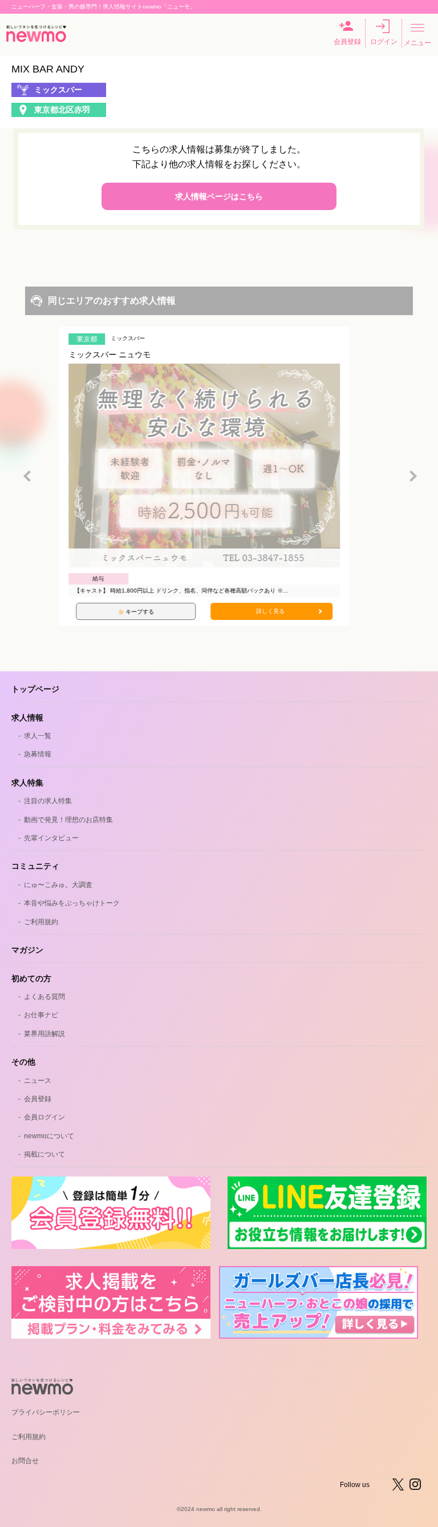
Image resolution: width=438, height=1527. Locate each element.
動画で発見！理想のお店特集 (68, 820)
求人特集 (27, 782)
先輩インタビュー (51, 838)
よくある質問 (44, 997)
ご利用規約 (41, 922)
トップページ (35, 689)
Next (413, 476)
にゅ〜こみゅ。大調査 (58, 885)
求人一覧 (37, 736)
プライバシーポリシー (45, 1412)
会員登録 (347, 42)
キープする (154, 612)
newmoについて (49, 1136)
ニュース (37, 1081)
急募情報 (37, 754)
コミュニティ (35, 866)
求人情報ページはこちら (219, 196)
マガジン (27, 949)
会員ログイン (44, 1117)
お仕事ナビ (41, 1015)
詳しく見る (285, 611)
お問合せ (25, 1461)
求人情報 (27, 717)
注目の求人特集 (48, 801)
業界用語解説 (44, 1034)
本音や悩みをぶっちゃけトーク (72, 903)
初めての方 (31, 978)
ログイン (384, 42)
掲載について (44, 1154)
